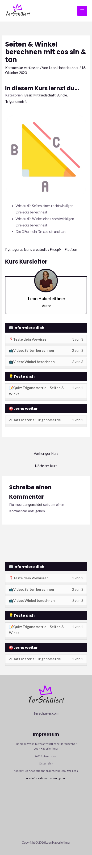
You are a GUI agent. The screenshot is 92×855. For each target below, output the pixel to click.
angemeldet (33, 505)
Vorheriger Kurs (46, 453)
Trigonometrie (16, 102)
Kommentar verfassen (22, 68)
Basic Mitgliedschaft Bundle (45, 95)
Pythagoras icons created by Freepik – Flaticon (41, 249)
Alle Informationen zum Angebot (46, 778)
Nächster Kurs (46, 466)
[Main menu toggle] (82, 11)
